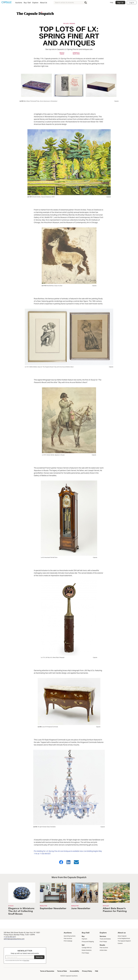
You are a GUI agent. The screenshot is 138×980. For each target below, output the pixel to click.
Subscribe (39, 957)
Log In (131, 2)
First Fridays (85, 953)
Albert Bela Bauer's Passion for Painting (115, 909)
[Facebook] (61, 862)
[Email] (76, 862)
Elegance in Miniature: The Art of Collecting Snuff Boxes (21, 911)
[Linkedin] (68, 862)
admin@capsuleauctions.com (14, 939)
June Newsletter (80, 908)
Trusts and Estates (105, 939)
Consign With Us (87, 947)
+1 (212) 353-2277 (10, 937)
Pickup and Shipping (88, 941)
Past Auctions (104, 947)
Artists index (103, 950)
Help (111, 2)
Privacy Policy (26, 960)
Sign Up (120, 2)
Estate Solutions (86, 950)
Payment (84, 939)
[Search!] (85, 2)
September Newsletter (53, 908)
